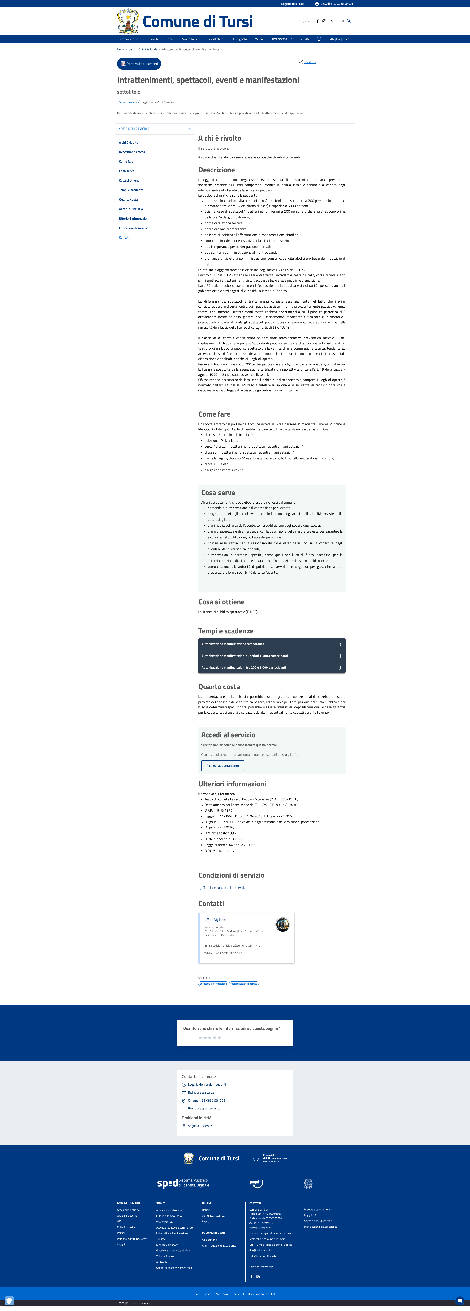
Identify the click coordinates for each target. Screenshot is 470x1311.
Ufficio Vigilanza (215, 919)
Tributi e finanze (165, 1256)
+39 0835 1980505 (260, 1227)
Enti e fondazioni (126, 1227)
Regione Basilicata (292, 3)
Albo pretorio (209, 1240)
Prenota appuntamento (318, 1209)
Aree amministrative (129, 1210)
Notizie (206, 1210)
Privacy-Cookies (202, 1294)
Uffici (120, 1221)
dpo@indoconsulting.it (262, 1250)
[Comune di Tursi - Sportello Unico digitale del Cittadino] (128, 20)
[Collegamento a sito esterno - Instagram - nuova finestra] (324, 21)
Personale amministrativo (132, 1239)
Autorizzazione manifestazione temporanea (233, 643)
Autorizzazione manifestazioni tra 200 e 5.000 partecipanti (244, 667)
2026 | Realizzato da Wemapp (134, 1303)
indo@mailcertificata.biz (263, 1256)
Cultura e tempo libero (169, 1216)
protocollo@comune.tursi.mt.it (267, 1239)
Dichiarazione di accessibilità (320, 1226)
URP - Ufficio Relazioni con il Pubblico (270, 1244)
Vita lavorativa (164, 1222)
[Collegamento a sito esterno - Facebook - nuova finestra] (317, 21)
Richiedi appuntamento (222, 765)
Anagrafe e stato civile (169, 1210)
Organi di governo (127, 1215)
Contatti (255, 1203)
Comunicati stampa (213, 1215)
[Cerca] (349, 21)
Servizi (133, 49)
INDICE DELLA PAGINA (133, 128)
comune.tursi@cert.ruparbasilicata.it (270, 1233)
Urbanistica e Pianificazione (172, 1233)
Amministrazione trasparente (219, 1245)
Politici (121, 1233)
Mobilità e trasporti (167, 1245)
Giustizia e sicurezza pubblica (173, 1250)
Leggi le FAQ (311, 1215)
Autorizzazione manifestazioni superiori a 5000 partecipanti (245, 655)
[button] (334, 4)
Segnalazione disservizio (318, 1221)
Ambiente (162, 1262)
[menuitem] (215, 39)
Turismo (161, 1239)
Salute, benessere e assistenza (174, 1268)
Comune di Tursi (197, 20)
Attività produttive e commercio (174, 1227)
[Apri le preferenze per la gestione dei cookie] (9, 1300)
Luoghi (121, 1244)
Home (120, 49)
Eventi (205, 1221)
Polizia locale (149, 49)
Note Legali (222, 1294)
